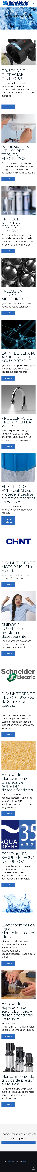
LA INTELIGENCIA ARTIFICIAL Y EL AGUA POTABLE (18, 357)
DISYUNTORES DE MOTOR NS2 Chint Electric (18, 567)
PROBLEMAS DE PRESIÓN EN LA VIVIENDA (16, 422)
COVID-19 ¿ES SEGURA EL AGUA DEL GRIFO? (18, 857)
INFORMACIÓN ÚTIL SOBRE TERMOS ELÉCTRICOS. (15, 153)
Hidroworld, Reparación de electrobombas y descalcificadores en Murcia (17, 1011)
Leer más (10, 107)
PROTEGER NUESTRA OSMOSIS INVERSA (11, 225)
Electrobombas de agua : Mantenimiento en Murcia (18, 931)
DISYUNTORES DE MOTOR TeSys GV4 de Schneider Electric (18, 699)
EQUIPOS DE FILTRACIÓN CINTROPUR (13, 74)
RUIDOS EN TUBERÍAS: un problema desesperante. (14, 630)
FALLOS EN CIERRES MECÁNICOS (13, 295)
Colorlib (10, 1161)
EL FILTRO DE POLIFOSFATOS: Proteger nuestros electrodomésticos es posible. (18, 494)
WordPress (26, 1161)
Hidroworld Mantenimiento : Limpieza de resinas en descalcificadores (17, 782)
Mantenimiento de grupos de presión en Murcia (18, 1080)
